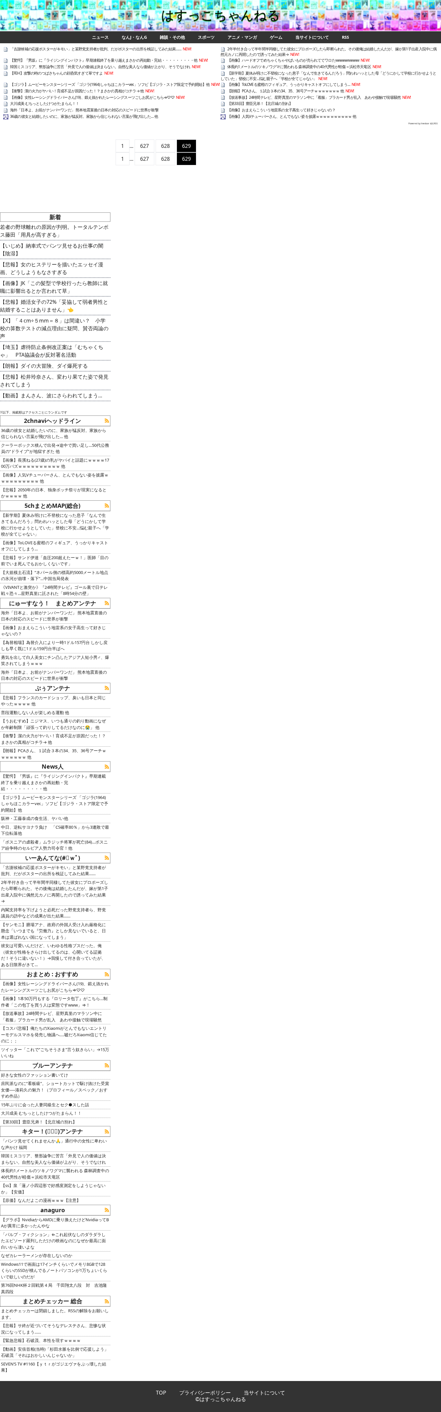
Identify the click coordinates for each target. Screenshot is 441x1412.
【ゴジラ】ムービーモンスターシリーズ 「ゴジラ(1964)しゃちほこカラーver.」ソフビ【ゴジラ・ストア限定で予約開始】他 (110, 84)
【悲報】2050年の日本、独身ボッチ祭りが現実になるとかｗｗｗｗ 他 (54, 493)
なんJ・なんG (134, 37)
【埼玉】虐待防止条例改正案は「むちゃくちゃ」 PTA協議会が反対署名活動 (51, 350)
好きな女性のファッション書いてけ (34, 1075)
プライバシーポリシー (205, 1392)
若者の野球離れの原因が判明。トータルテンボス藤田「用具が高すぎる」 (54, 230)
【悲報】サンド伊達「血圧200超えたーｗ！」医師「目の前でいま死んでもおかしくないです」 (54, 561)
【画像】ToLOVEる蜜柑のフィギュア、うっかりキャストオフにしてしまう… (288, 84)
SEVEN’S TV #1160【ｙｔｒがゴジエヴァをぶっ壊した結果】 (53, 1367)
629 (186, 145)
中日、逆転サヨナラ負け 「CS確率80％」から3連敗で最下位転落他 (55, 830)
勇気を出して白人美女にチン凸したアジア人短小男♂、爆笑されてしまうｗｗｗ (55, 660)
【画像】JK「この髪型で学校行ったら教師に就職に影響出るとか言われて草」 (54, 287)
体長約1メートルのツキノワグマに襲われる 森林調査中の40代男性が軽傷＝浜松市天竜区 (299, 66)
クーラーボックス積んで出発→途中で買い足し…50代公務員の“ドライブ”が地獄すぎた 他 (55, 448)
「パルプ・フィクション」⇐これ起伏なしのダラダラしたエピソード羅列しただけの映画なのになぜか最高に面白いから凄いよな (53, 1241)
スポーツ (206, 37)
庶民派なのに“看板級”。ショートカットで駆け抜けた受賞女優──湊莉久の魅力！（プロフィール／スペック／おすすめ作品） (55, 1089)
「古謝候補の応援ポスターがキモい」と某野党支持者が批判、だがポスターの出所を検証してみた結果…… (95, 49)
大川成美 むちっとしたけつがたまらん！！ (44, 103)
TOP (161, 1392)
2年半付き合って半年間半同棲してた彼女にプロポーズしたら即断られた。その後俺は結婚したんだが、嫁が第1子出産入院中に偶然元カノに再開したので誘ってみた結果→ (328, 51)
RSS (345, 37)
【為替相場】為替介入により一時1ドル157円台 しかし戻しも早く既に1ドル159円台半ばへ (54, 645)
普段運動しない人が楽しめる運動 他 (35, 712)
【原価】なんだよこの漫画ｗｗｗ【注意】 (41, 1200)
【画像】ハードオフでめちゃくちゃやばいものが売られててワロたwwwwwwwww (293, 60)
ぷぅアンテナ (52, 688)
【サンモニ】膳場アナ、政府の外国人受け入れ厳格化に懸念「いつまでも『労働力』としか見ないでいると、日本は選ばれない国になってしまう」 (53, 931)
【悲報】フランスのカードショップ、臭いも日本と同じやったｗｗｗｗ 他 (53, 701)
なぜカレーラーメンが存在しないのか (36, 1255)
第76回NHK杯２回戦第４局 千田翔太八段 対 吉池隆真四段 (54, 1288)
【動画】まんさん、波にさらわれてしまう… (51, 395)
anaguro (52, 1210)
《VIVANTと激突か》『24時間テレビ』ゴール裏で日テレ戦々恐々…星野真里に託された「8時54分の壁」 (54, 590)
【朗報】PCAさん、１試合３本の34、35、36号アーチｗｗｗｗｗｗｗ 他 (285, 91)
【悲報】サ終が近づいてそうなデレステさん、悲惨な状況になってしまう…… (53, 1329)
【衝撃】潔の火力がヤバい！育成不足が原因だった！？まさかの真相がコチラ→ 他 (77, 91)
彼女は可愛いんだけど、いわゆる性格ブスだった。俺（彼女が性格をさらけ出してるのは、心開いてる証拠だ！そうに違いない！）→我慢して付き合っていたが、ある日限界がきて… (53, 955)
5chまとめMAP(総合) (52, 505)
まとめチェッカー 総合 (52, 1301)
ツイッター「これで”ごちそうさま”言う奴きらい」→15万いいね (55, 1053)
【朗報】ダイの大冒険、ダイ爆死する (44, 365)
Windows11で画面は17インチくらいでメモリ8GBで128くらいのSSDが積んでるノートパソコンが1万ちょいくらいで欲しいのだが (54, 1270)
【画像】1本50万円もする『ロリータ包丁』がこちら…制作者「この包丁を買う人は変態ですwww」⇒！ (54, 1002)
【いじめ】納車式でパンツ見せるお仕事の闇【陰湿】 (51, 249)
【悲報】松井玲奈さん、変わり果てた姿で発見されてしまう (54, 380)
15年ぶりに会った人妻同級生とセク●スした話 (45, 1105)
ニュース (100, 37)
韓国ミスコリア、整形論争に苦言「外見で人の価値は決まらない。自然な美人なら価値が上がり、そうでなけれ (100, 66)
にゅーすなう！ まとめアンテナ (52, 603)
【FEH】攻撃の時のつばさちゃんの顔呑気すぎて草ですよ (56, 73)
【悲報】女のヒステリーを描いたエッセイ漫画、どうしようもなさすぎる (51, 268)
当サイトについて (312, 37)
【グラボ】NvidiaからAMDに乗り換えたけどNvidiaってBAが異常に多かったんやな (55, 1223)
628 (165, 145)
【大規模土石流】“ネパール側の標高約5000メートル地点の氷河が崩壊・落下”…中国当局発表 (54, 575)
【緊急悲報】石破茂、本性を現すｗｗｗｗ (41, 1340)
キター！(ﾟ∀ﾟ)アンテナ (52, 1131)
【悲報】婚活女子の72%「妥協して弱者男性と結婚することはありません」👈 (54, 305)
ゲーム (276, 37)
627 (144, 145)
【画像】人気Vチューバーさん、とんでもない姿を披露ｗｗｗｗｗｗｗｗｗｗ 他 (291, 116)
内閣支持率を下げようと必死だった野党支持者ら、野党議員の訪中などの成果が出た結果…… (53, 913)
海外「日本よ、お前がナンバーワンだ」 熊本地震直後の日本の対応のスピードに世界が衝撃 (84, 110)
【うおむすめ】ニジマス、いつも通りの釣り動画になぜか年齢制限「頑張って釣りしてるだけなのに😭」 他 (53, 724)
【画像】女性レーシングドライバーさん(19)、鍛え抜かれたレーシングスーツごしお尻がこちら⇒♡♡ (92, 97)
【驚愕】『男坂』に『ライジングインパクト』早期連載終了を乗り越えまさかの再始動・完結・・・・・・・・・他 (103, 60)
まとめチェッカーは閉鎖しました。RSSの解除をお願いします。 (55, 1314)
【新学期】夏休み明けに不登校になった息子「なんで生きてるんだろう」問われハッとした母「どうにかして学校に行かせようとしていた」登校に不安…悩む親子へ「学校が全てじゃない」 (328, 75)
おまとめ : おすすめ (52, 974)
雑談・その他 (172, 37)
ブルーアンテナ (52, 1065)
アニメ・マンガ (242, 37)
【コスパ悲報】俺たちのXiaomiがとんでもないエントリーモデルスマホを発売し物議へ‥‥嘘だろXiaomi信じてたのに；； (54, 1034)
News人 (53, 766)
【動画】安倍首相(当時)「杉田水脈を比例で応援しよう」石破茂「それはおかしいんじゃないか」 (54, 1352)
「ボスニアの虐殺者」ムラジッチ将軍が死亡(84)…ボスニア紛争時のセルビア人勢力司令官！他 (54, 845)
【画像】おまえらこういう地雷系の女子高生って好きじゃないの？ (281, 110)
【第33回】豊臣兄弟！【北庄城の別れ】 (259, 103)
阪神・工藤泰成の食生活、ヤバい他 (34, 818)
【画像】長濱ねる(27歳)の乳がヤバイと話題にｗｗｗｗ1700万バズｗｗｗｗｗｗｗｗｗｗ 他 (55, 463)
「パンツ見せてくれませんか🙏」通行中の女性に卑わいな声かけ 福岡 (54, 1144)
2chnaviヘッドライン (52, 421)
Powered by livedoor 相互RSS (423, 123)
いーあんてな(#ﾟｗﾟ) (52, 858)
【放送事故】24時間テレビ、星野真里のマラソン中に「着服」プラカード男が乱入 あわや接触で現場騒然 (314, 97)
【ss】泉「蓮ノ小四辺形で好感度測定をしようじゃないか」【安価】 (53, 1188)
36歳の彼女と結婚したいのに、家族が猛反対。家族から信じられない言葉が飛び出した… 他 (84, 116)
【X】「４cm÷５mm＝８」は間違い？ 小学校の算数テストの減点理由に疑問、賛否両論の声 (54, 328)
